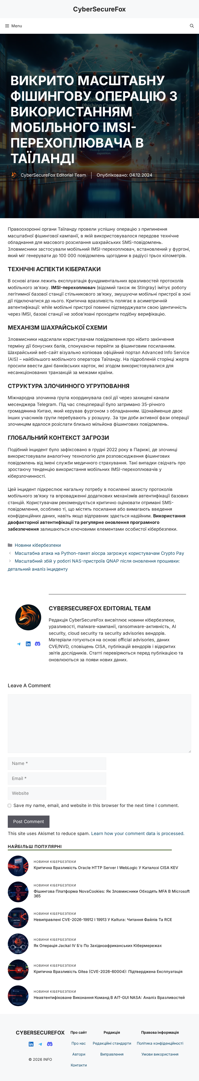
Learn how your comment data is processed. (137, 833)
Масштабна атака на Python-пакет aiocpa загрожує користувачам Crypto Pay (99, 553)
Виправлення (112, 1054)
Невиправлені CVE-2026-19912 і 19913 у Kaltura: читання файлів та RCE (103, 919)
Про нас (79, 1043)
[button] (192, 26)
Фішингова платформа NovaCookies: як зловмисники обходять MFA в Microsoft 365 (112, 893)
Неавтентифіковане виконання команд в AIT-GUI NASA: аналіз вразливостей (109, 997)
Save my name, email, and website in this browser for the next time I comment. (96, 805)
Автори (78, 1054)
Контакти (79, 1065)
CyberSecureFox (99, 9)
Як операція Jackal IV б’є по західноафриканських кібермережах (98, 945)
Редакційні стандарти (112, 1043)
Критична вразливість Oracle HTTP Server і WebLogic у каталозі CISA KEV (106, 867)
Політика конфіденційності (160, 1043)
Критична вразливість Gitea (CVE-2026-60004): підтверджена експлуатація (108, 971)
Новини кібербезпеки (38, 545)
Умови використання (160, 1054)
